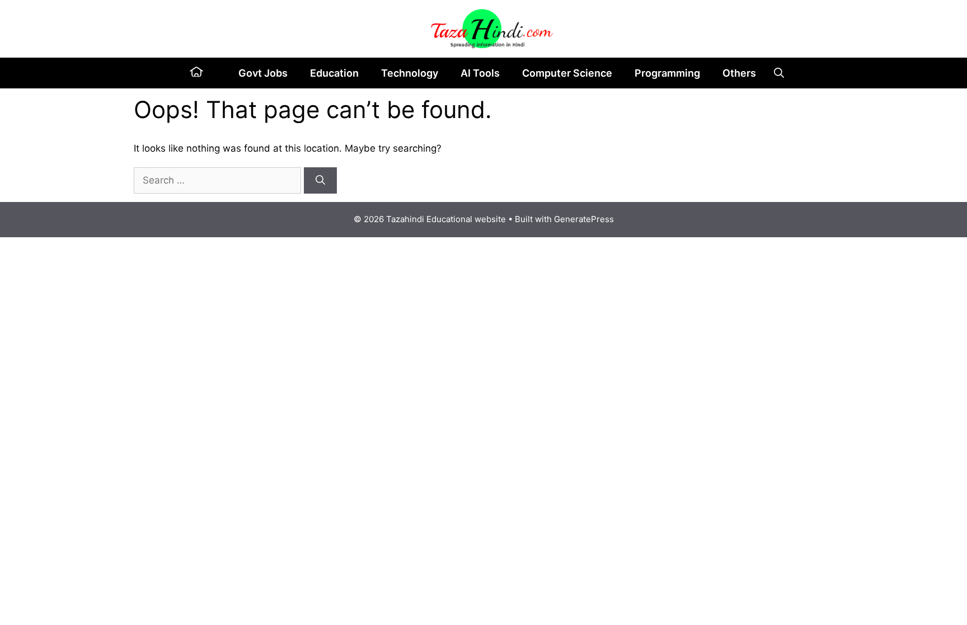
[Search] (320, 180)
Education (334, 73)
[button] (779, 73)
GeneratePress (584, 219)
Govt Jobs (263, 73)
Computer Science (567, 73)
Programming (667, 73)
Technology (409, 73)
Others (739, 73)
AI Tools (480, 73)
